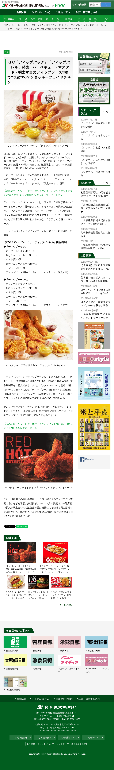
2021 (34, 24)
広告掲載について (69, 737)
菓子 (47, 20)
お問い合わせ (21, 737)
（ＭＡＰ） (67, 715)
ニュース (16, 24)
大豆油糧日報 (12, 668)
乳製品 (33, 20)
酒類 (26, 20)
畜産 (52, 20)
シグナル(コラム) (41, 12)
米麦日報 (64, 650)
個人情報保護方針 (79, 743)
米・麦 (59, 20)
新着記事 (21, 12)
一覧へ (107, 111)
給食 (90, 20)
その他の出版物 (13, 689)
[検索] (105, 4)
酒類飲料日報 (93, 650)
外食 (84, 20)
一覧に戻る (67, 604)
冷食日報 (37, 668)
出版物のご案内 (64, 698)
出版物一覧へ (63, 12)
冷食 (79, 20)
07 (41, 24)
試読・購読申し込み (87, 12)
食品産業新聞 (12, 650)
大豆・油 (71, 20)
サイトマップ (62, 743)
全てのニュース (10, 20)
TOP (6, 24)
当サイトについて (45, 743)
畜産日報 (37, 650)
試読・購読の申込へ (89, 70)
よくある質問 (45, 737)
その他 (106, 20)
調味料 (40, 20)
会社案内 (31, 743)
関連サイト (93, 737)
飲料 (20, 20)
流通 (95, 20)
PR (100, 20)
